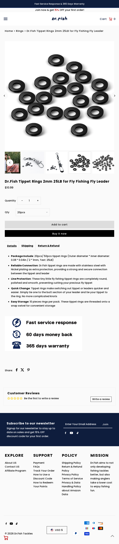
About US (10, 463)
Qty (7, 212)
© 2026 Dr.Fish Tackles (19, 533)
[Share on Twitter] (22, 370)
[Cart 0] (6, 538)
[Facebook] (65, 434)
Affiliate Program (15, 470)
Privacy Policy (70, 474)
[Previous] (4, 95)
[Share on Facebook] (17, 370)
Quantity (10, 200)
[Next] (114, 95)
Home (9, 31)
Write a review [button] (101, 399)
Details (12, 246)
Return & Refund (49, 246)
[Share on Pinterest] (28, 370)
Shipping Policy (71, 463)
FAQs (36, 466)
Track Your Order (44, 470)
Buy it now (59, 233)
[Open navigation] (26, 19)
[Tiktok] (77, 434)
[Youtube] (71, 434)
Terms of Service (72, 478)
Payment (38, 463)
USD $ (59, 530)
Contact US (12, 466)
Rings (20, 31)
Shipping (27, 246)
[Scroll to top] (112, 535)
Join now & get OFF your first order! (59, 10)
